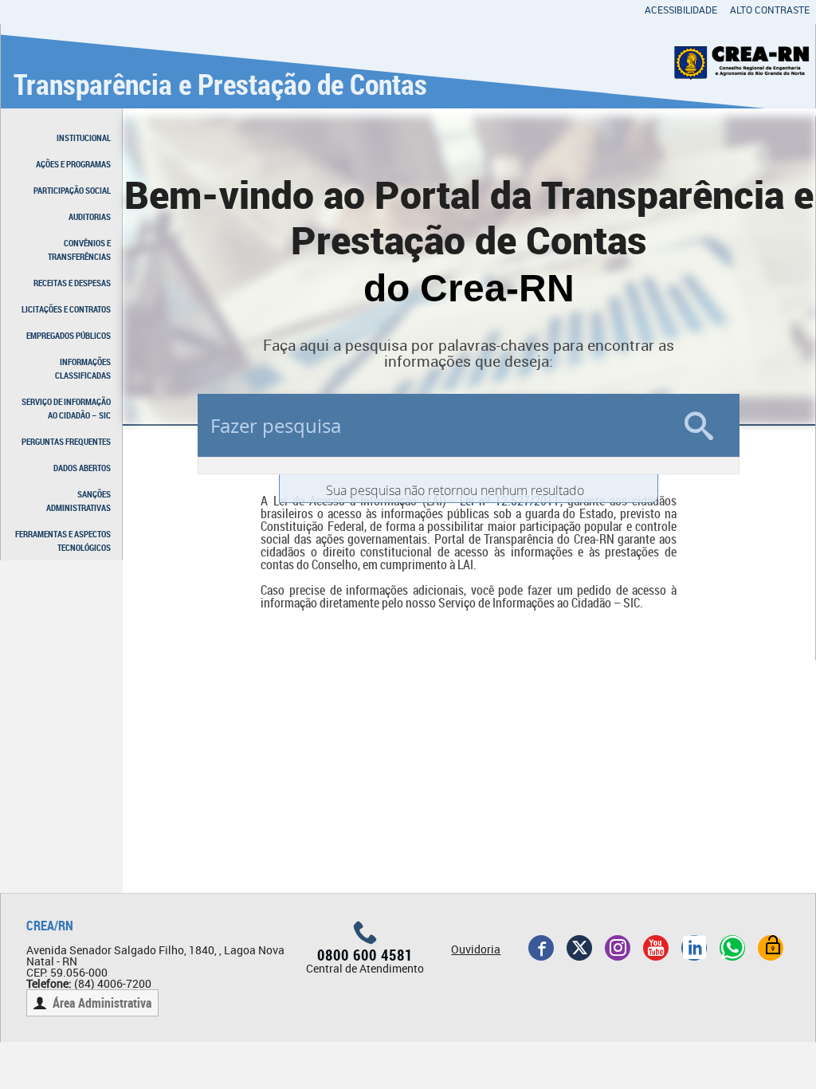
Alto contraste (770, 9)
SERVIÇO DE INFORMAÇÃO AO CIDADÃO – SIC (66, 408)
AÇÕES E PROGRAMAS (73, 164)
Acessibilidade (681, 9)
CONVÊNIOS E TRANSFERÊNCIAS (79, 249)
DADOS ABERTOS (82, 468)
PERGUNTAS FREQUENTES (66, 441)
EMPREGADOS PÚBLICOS (68, 335)
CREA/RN (49, 925)
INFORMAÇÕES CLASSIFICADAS (83, 368)
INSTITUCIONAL (84, 137)
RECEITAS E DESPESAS (72, 283)
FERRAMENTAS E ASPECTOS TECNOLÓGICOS (63, 540)
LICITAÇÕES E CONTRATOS (66, 309)
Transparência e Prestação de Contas (220, 84)
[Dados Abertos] (770, 948)
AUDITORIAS (90, 216)
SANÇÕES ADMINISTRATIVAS (78, 500)
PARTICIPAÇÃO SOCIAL (72, 190)
